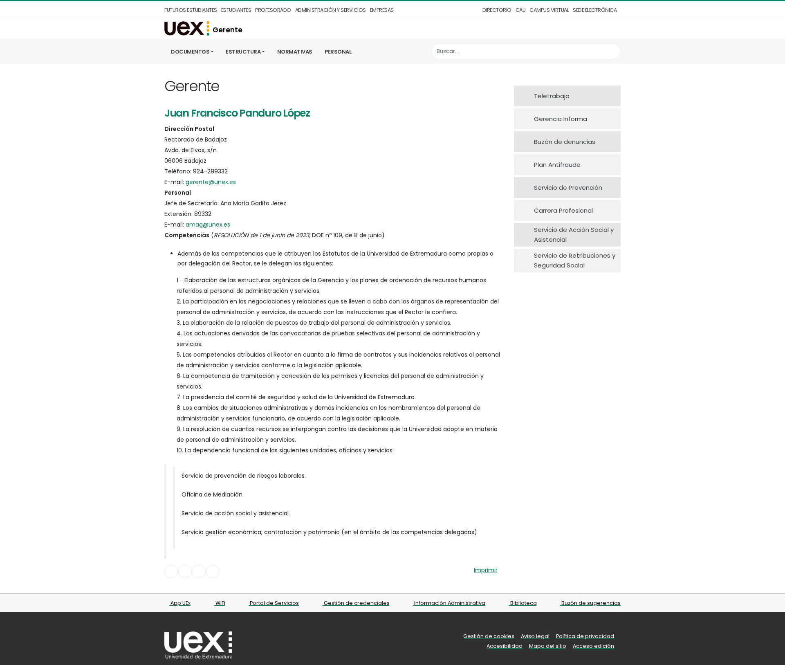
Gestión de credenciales (356, 603)
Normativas (294, 52)
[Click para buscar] (612, 51)
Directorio (496, 10)
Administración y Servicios (330, 10)
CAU (521, 10)
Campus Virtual (549, 10)
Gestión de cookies (488, 636)
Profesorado (273, 10)
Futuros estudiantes (190, 10)
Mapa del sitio (547, 646)
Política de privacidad (585, 636)
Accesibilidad (505, 646)
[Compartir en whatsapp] (213, 571)
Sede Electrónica (595, 10)
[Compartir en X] (185, 571)
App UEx (180, 603)
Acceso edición (593, 646)
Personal (338, 52)
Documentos (190, 52)
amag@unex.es (208, 224)
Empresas (382, 10)
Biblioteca (523, 603)
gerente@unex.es (211, 182)
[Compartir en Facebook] (171, 571)
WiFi (219, 603)
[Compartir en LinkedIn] (199, 571)
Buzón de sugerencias (590, 603)
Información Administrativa (449, 603)
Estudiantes (236, 10)
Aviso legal (535, 636)
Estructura (243, 52)
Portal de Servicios (274, 603)
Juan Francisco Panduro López (237, 113)
